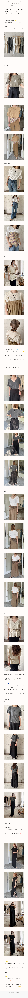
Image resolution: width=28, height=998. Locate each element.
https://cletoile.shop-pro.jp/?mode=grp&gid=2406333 (14, 28)
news (16, 5)
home (12, 5)
